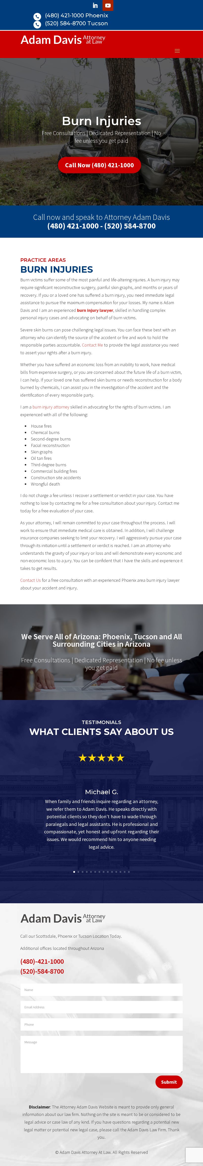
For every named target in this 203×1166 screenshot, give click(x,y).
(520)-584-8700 (42, 971)
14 (129, 872)
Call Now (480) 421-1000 (99, 165)
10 (112, 872)
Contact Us (30, 580)
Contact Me (92, 345)
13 (125, 872)
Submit (169, 1082)
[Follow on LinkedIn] (95, 5)
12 (120, 872)
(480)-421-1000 (42, 961)
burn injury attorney (50, 407)
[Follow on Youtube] (107, 5)
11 (116, 872)
